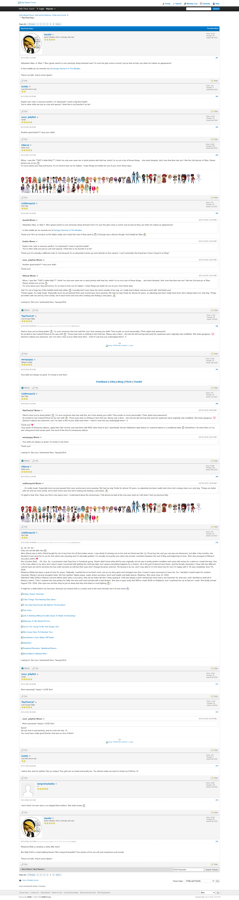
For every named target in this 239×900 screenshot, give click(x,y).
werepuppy (27, 359)
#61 (217, 58)
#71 (217, 684)
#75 (217, 841)
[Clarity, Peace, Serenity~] (33, 594)
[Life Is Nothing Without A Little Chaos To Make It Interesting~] (48, 616)
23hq (112, 381)
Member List (192, 4)
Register (49, 9)
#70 (217, 542)
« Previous (31, 24)
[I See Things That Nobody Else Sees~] (38, 599)
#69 (217, 476)
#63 (217, 127)
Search (178, 4)
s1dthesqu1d (28, 203)
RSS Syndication (103, 893)
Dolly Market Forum (26, 15)
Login (41, 9)
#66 (217, 326)
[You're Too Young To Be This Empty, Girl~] (40, 627)
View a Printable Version (30, 880)
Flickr (128, 381)
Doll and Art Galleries (43, 15)
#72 (217, 712)
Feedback (102, 381)
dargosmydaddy (45, 784)
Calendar (206, 4)
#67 (217, 369)
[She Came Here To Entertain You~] (37, 632)
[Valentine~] (26, 643)
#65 (217, 213)
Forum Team (24, 893)
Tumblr (138, 381)
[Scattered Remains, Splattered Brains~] (39, 648)
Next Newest (38, 869)
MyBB (29, 897)
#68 (217, 403)
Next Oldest (27, 869)
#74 (217, 800)
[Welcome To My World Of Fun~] (35, 621)
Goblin (24, 86)
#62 (217, 96)
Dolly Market (45, 893)
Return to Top (57, 893)
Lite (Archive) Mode (71, 893)
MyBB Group (46, 897)
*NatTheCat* (27, 316)
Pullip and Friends (59, 15)
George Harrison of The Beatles (66, 68)
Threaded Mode (212, 28)
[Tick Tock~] (26, 610)
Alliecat (25, 145)
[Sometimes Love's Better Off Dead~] (37, 637)
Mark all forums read (88, 893)
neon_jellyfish (28, 117)
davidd (47, 34)
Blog (120, 381)
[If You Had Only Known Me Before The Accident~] (43, 605)
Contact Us (35, 893)
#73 (217, 766)
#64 (217, 155)
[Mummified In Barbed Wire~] (34, 654)
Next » (58, 24)
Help (217, 4)
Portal (167, 4)
